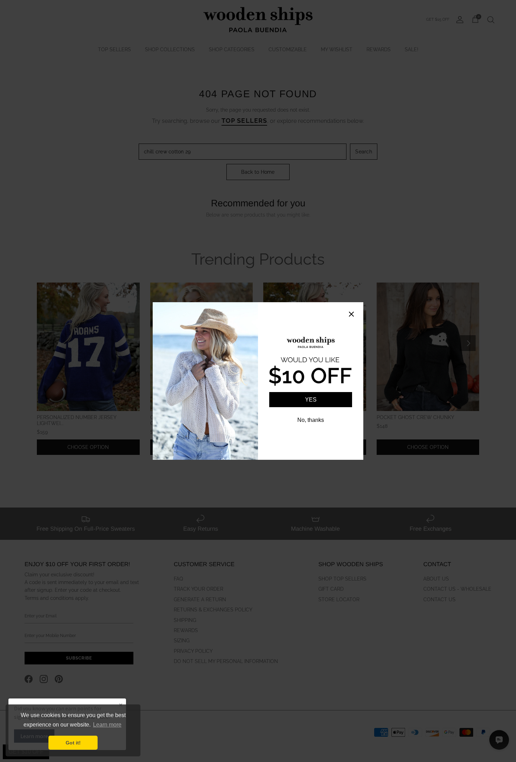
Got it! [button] (73, 743)
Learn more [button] (107, 725)
